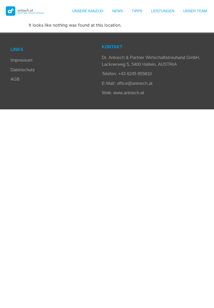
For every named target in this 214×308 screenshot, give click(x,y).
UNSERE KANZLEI (87, 11)
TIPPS (137, 11)
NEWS (117, 11)
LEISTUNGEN (162, 11)
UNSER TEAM (195, 11)
